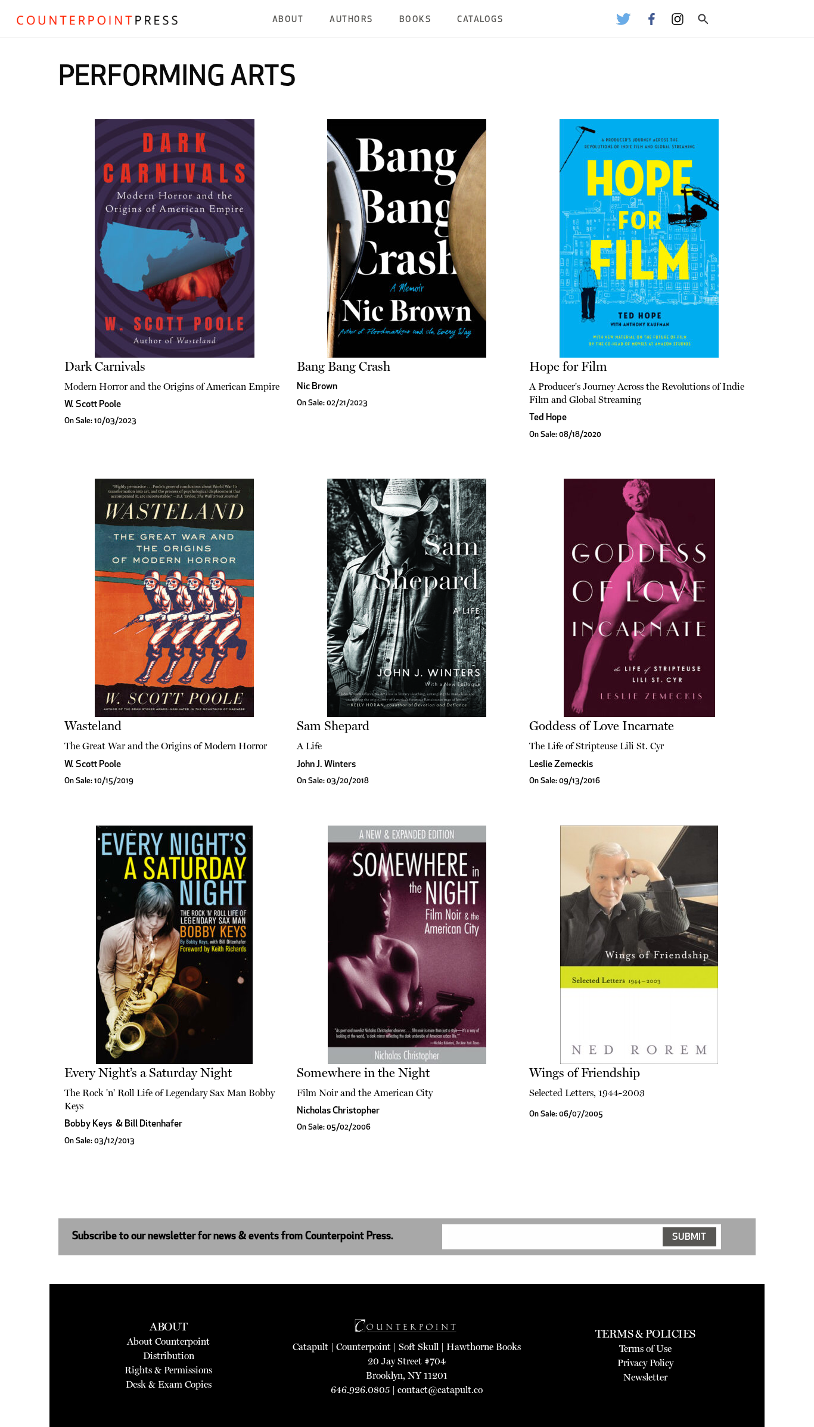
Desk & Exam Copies (169, 1384)
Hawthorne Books (483, 1346)
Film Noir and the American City (365, 1093)
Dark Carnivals (104, 366)
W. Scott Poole (92, 405)
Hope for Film (568, 366)
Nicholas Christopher (338, 1111)
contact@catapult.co (440, 1389)
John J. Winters (326, 765)
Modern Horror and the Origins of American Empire (171, 386)
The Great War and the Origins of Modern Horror (165, 746)
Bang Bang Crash (343, 366)
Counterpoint (363, 1346)
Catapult (310, 1346)
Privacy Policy (645, 1363)
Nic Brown (317, 387)
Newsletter (645, 1377)
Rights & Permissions (168, 1370)
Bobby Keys (88, 1124)
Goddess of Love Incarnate (601, 725)
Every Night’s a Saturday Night (148, 1072)
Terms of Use (645, 1348)
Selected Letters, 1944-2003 (587, 1093)
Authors (351, 19)
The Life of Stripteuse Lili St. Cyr (596, 746)
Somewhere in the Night (363, 1072)
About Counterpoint (168, 1341)
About (288, 19)
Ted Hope (548, 418)
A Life (309, 746)
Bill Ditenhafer (153, 1124)
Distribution (168, 1355)
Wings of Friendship (584, 1072)
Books (415, 19)
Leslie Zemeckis (561, 765)
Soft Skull (419, 1346)
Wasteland (93, 725)
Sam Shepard (333, 725)
